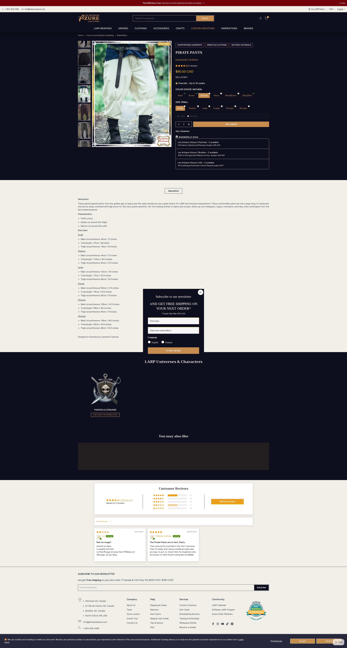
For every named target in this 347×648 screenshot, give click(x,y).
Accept (302, 641)
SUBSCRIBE (173, 350)
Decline (328, 641)
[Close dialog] (200, 292)
